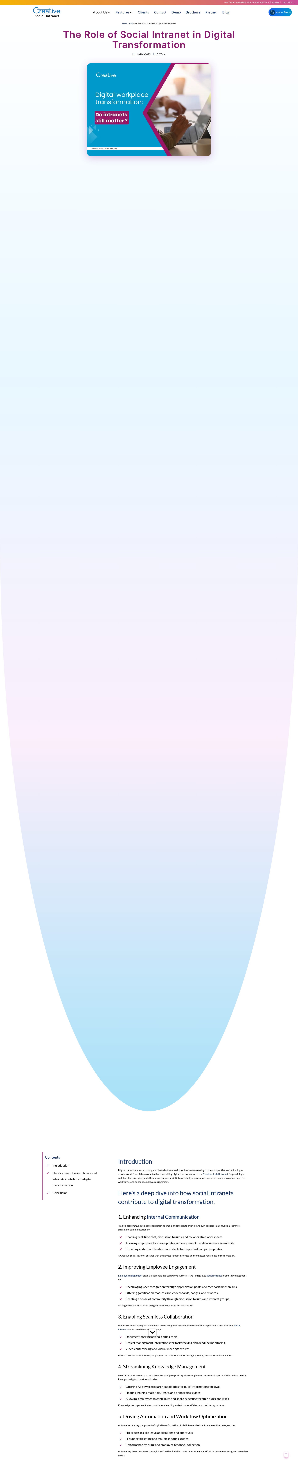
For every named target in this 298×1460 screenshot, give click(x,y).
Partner (211, 12)
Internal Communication (173, 1217)
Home (124, 23)
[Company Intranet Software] (47, 19)
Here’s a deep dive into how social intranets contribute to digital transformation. (74, 1179)
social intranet (214, 1275)
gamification (146, 1293)
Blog (225, 12)
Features (123, 12)
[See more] (152, 1333)
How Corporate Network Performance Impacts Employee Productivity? (258, 2)
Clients (143, 12)
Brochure (193, 12)
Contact (160, 12)
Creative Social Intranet (215, 1174)
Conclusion (60, 1193)
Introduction (60, 1165)
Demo (176, 12)
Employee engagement (130, 1275)
